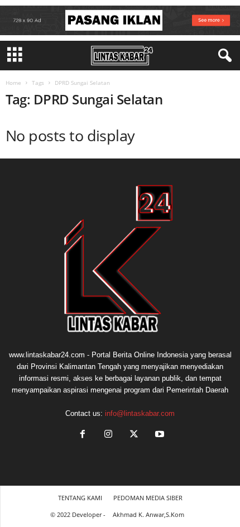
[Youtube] (158, 435)
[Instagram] (108, 435)
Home (13, 83)
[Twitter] (134, 435)
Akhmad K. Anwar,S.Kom (148, 514)
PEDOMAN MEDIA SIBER (148, 498)
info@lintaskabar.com (140, 413)
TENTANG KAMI (80, 498)
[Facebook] (82, 435)
